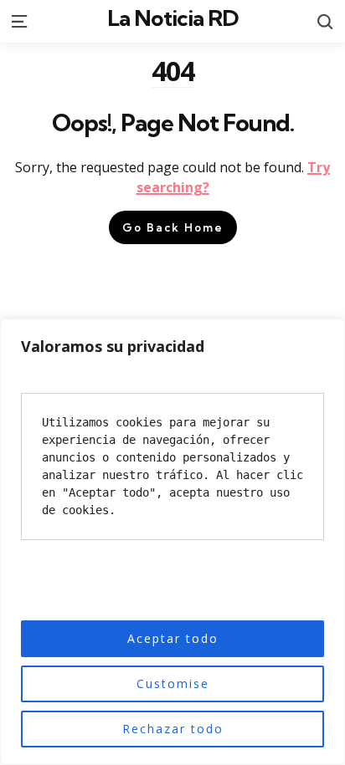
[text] (172, 466)
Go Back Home (173, 227)
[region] (172, 542)
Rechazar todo (173, 729)
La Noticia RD (173, 18)
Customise (172, 683)
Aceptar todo (173, 638)
